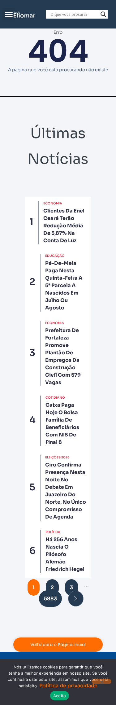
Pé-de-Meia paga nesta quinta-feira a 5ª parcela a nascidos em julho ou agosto (64, 285)
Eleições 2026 (57, 457)
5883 (50, 598)
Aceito (59, 695)
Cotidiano (55, 398)
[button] (8, 14)
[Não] (101, 681)
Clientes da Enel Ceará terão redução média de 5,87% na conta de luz (63, 226)
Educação (55, 256)
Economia (52, 203)
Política (52, 532)
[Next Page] (76, 598)
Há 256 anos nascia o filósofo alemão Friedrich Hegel (64, 554)
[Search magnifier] (103, 14)
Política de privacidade (68, 685)
